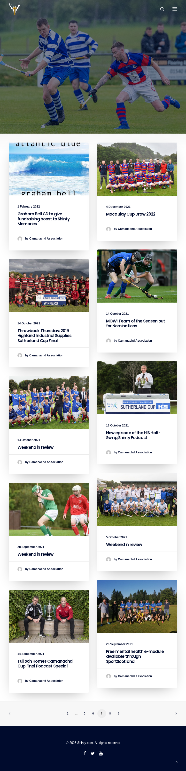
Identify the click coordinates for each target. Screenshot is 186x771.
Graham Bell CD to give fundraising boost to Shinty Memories (43, 219)
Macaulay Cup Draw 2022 (130, 214)
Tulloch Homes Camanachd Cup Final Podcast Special (44, 663)
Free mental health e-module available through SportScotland (135, 656)
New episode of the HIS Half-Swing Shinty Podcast (133, 435)
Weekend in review (35, 447)
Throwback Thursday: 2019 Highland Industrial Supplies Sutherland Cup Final (44, 336)
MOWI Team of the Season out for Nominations (135, 323)
